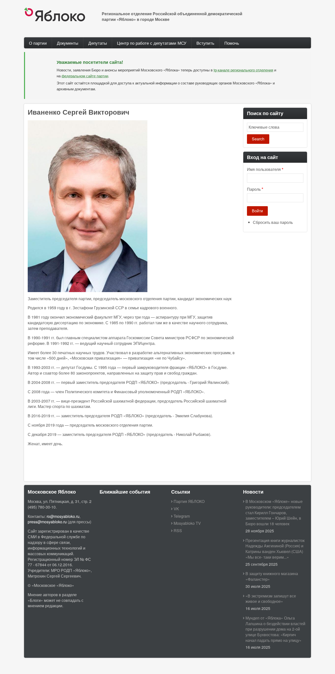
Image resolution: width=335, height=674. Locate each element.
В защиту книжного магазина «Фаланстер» (271, 576)
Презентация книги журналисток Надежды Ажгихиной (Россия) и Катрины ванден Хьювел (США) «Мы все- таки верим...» (275, 549)
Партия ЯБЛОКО (189, 501)
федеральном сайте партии (85, 75)
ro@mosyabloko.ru (63, 516)
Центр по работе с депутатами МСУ (151, 43)
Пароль (254, 189)
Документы (67, 43)
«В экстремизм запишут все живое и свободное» (270, 598)
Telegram (182, 516)
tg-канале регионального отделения (243, 69)
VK (176, 509)
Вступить (205, 43)
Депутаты (97, 43)
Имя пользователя (264, 169)
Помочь (231, 43)
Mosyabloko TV (187, 523)
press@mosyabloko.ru (47, 522)
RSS (178, 530)
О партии (38, 43)
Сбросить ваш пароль (273, 222)
